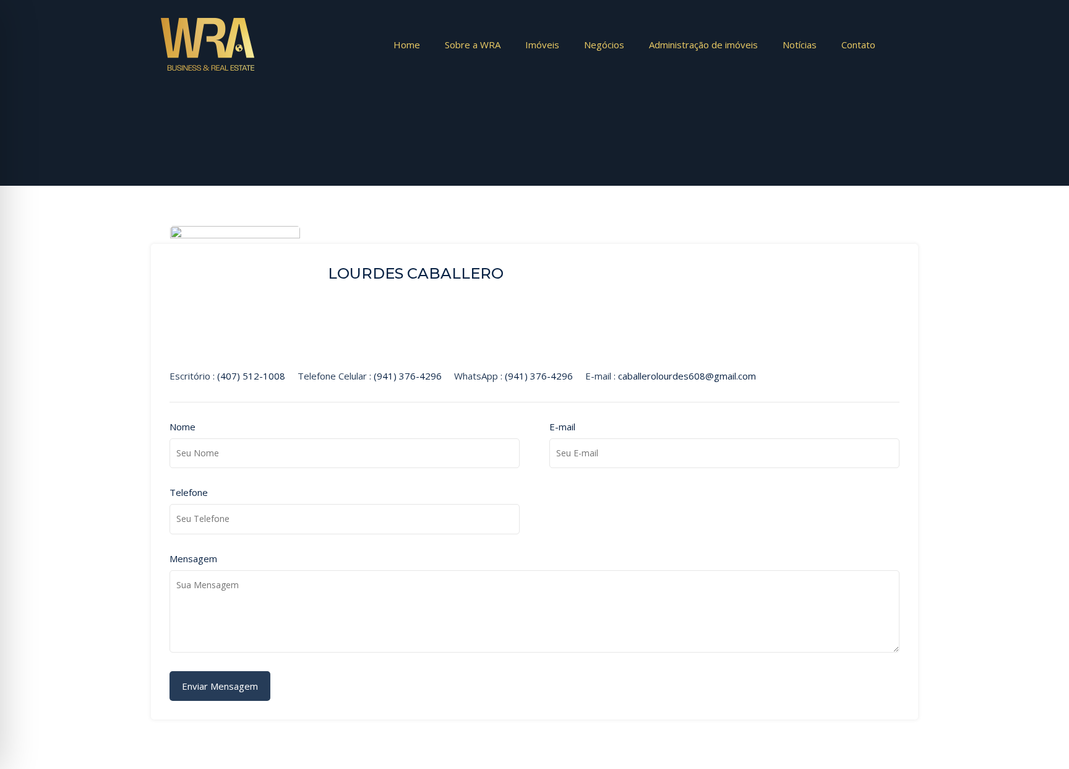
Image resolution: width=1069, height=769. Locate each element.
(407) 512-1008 (251, 376)
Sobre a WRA (472, 44)
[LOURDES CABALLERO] (235, 350)
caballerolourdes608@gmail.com (687, 376)
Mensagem (193, 558)
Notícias (800, 44)
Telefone (189, 492)
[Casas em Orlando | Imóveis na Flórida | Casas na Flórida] (207, 70)
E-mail (562, 426)
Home (406, 44)
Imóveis (542, 44)
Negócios (604, 44)
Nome (182, 426)
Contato (858, 44)
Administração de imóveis (703, 44)
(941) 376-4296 (408, 376)
